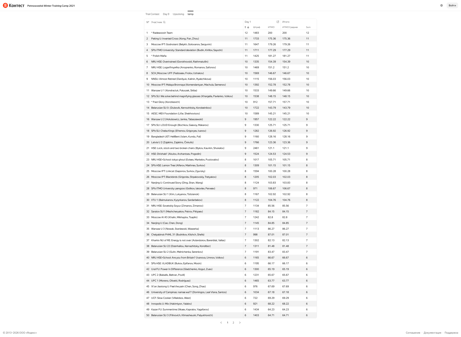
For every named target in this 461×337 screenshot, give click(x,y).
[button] (158, 22)
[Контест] (13, 5)
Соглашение (413, 332)
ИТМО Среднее (290, 27)
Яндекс (31, 332)
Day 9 (166, 14)
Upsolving (178, 14)
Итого (285, 21)
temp (190, 14)
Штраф (256, 27)
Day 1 (248, 21)
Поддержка (451, 332)
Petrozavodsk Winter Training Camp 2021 (51, 5)
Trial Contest (152, 14)
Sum (308, 27)
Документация (432, 332)
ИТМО (271, 27)
